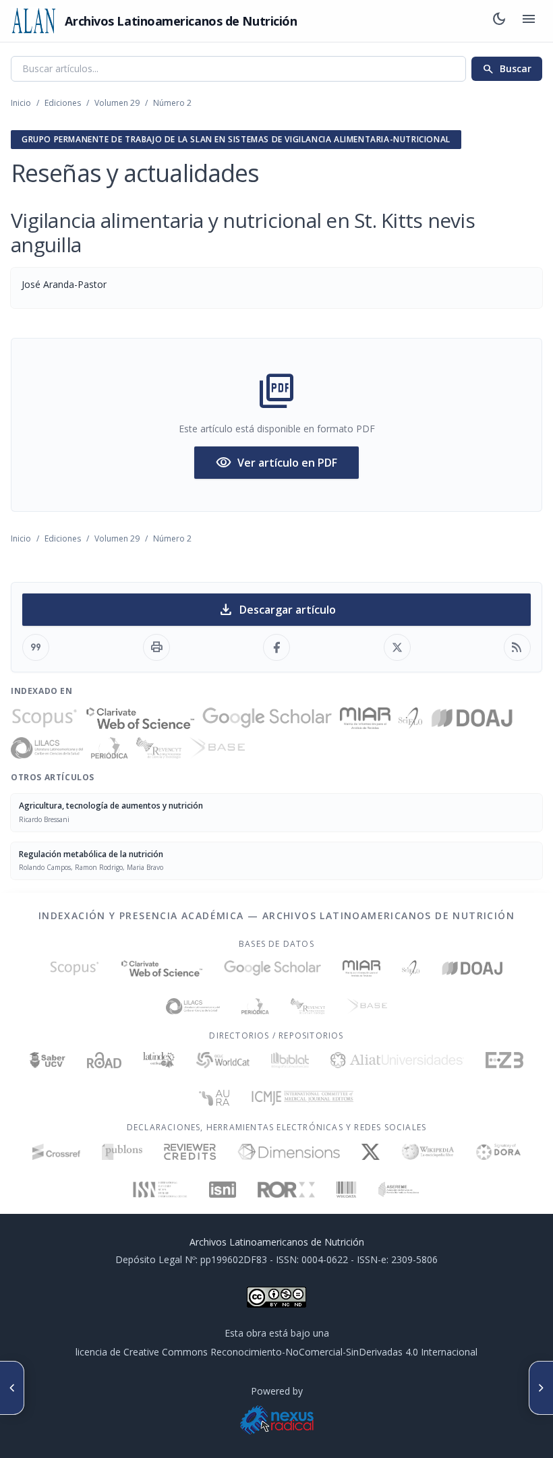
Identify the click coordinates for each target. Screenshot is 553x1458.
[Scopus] (44, 718)
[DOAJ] (472, 718)
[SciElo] (410, 718)
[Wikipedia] (428, 1152)
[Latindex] (159, 1060)
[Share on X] (397, 647)
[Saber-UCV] (47, 1060)
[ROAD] (104, 1060)
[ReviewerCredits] (190, 1152)
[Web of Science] (140, 718)
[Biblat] (290, 1060)
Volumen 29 (117, 103)
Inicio (21, 103)
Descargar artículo (277, 609)
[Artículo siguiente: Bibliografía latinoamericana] (541, 1388)
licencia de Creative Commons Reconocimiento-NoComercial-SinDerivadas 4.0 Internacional (276, 1351)
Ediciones (63, 103)
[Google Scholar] (267, 718)
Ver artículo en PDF (276, 462)
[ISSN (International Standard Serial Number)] (160, 1190)
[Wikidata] (346, 1190)
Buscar (506, 68)
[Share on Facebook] (276, 647)
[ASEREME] (399, 1190)
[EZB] (504, 1060)
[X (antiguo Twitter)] (370, 1152)
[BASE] (217, 748)
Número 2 (172, 103)
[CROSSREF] (56, 1152)
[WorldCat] (223, 1060)
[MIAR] (365, 718)
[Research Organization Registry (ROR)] (286, 1190)
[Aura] (214, 1098)
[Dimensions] (289, 1152)
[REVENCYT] (159, 748)
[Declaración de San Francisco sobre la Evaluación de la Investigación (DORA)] (498, 1152)
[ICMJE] (302, 1098)
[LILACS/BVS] (47, 748)
